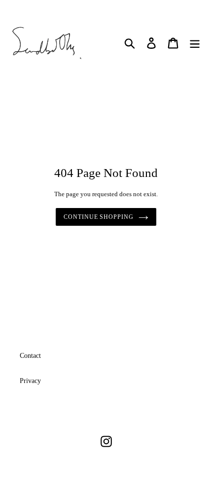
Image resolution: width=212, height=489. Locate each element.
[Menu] (195, 43)
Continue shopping (99, 216)
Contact (30, 355)
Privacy (30, 380)
